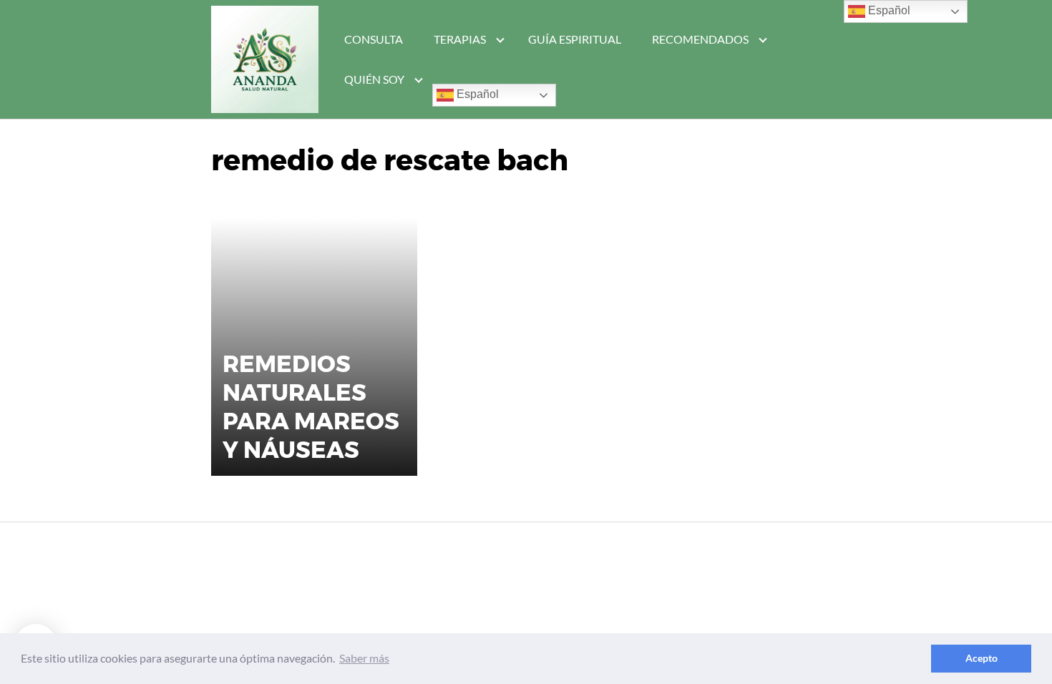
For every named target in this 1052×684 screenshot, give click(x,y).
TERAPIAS (460, 39)
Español (476, 94)
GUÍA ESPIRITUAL (574, 39)
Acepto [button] (981, 658)
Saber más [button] (364, 658)
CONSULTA (373, 39)
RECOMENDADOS (700, 39)
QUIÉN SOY (374, 79)
